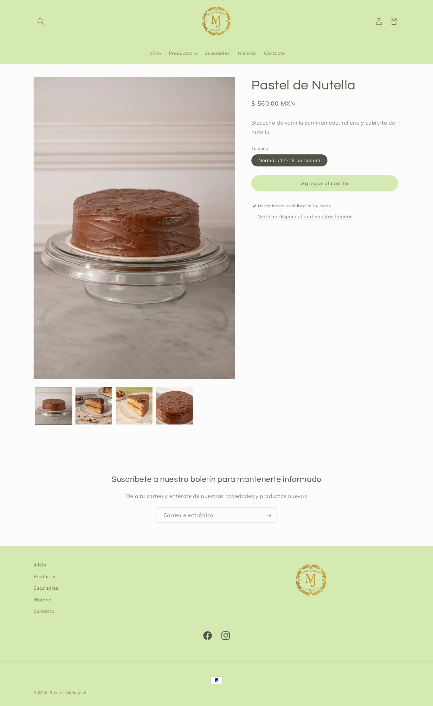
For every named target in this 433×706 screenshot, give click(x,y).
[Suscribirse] (269, 515)
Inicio (40, 565)
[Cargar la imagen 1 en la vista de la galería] (53, 405)
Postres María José (68, 692)
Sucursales (46, 588)
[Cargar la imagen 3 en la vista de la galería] (134, 405)
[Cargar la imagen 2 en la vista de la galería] (94, 405)
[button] (41, 21)
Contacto (44, 611)
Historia (43, 599)
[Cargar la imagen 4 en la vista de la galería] (174, 405)
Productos (45, 576)
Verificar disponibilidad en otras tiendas (305, 216)
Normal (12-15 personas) (289, 160)
